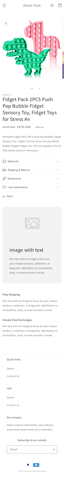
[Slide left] (24, 88)
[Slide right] (39, 88)
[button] (4, 5)
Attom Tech (27, 471)
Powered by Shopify (39, 471)
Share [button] (9, 196)
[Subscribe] (53, 449)
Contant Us (13, 376)
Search (10, 368)
